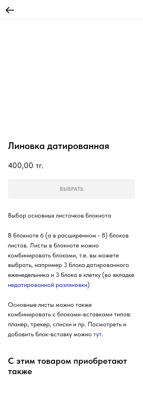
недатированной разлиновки (47, 284)
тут (97, 334)
